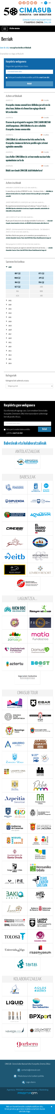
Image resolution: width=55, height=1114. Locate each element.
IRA (17, 291)
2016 (9, 338)
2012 (9, 355)
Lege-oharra (30, 1082)
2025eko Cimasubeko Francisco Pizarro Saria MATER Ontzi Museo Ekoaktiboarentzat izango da (28, 238)
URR (41, 291)
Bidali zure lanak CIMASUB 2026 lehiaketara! (24, 170)
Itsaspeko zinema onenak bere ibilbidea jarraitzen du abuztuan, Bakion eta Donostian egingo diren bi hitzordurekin (28, 108)
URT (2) (17, 273)
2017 (9, 334)
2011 (9, 359)
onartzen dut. (29, 77)
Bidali (29, 84)
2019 (9, 326)
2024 (9, 305)
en (50, 3)
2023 (9, 309)
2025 (9, 300)
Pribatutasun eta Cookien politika (31, 1076)
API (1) (41, 278)
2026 (9, 267)
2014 (9, 347)
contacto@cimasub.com (30, 1070)
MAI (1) (17, 282)
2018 (9, 330)
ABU (41, 287)
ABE (41, 296)
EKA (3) (41, 282)
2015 (9, 342)
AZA (17, 296)
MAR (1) (17, 278)
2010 (9, 363)
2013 (9, 351)
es (42, 3)
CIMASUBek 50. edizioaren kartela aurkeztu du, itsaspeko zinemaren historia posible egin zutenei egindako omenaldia (27, 143)
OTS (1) (41, 273)
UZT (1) (17, 287)
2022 (9, 313)
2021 (9, 317)
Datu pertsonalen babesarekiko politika (23, 77)
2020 (9, 321)
